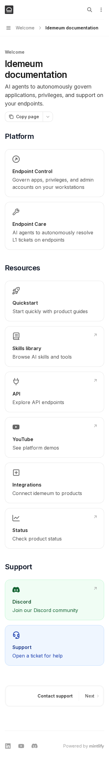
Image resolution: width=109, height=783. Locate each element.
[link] (54, 173)
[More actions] (101, 9)
